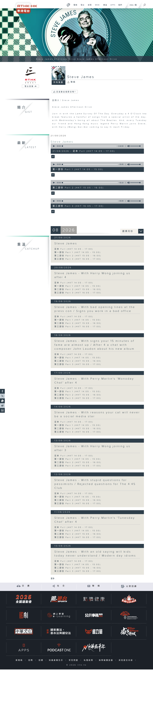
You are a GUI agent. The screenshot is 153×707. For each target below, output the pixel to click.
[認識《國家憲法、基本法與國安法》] (58, 631)
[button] (54, 146)
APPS (112, 6)
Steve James (62, 141)
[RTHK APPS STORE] (23, 648)
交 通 (26, 586)
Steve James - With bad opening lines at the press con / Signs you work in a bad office (94, 309)
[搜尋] (144, 4)
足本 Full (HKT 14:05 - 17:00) (73, 249)
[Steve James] (53, 156)
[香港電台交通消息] (18, 586)
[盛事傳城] (129, 631)
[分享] (54, 586)
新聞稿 (20, 660)
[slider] (135, 146)
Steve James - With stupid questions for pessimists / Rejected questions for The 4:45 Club (95, 484)
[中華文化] (23, 631)
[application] (96, 146)
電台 (82, 6)
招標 (41, 660)
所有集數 (58, 82)
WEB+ (96, 6)
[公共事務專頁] (93, 615)
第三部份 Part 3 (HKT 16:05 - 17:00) (77, 259)
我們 (119, 6)
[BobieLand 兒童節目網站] (129, 599)
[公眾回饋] (123, 586)
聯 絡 (96, 586)
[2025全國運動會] (23, 599)
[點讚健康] (93, 599)
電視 (74, 6)
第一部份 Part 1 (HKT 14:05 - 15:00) (77, 252)
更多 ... (53, 578)
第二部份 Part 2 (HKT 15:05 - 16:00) (77, 256)
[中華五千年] (93, 648)
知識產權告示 (56, 660)
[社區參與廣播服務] (129, 615)
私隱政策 (89, 660)
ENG (131, 5)
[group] (128, 146)
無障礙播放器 (106, 660)
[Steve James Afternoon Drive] (76, 35)
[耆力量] (93, 631)
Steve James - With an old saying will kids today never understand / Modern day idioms (95, 553)
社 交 (61, 586)
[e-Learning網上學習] (58, 615)
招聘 (31, 660)
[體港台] (58, 599)
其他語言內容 (126, 660)
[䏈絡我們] (89, 586)
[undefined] (68, 5)
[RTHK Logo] (25, 7)
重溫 (104, 6)
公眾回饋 (131, 586)
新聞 (89, 6)
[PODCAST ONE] (58, 648)
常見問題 (74, 660)
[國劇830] (23, 615)
